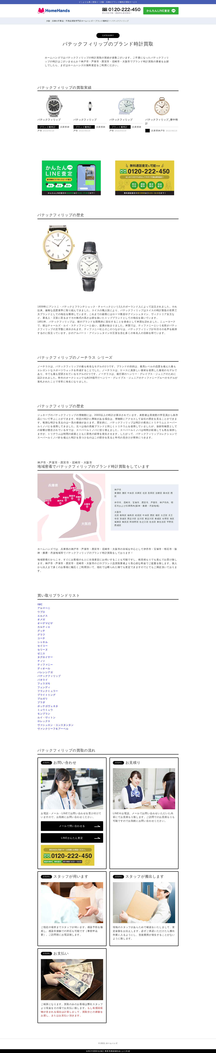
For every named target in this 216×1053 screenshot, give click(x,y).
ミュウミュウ (45, 710)
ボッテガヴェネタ (47, 706)
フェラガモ (43, 683)
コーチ (41, 638)
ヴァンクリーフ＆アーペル (52, 728)
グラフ (41, 634)
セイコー (42, 646)
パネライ (42, 680)
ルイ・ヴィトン (46, 717)
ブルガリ (42, 698)
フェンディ (43, 687)
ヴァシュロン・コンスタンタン (55, 725)
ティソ (41, 661)
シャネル (42, 642)
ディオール (43, 668)
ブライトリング (46, 695)
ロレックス (43, 721)
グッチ (41, 631)
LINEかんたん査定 (72, 838)
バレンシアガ (45, 672)
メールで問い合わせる (72, 826)
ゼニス (41, 653)
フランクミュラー (47, 691)
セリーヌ (42, 649)
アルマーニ (43, 608)
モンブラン (43, 713)
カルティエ (43, 627)
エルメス (42, 615)
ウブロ (41, 612)
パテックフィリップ (49, 119)
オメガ (41, 619)
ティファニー (45, 664)
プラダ (41, 702)
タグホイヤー (45, 657)
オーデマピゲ (45, 623)
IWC (40, 604)
